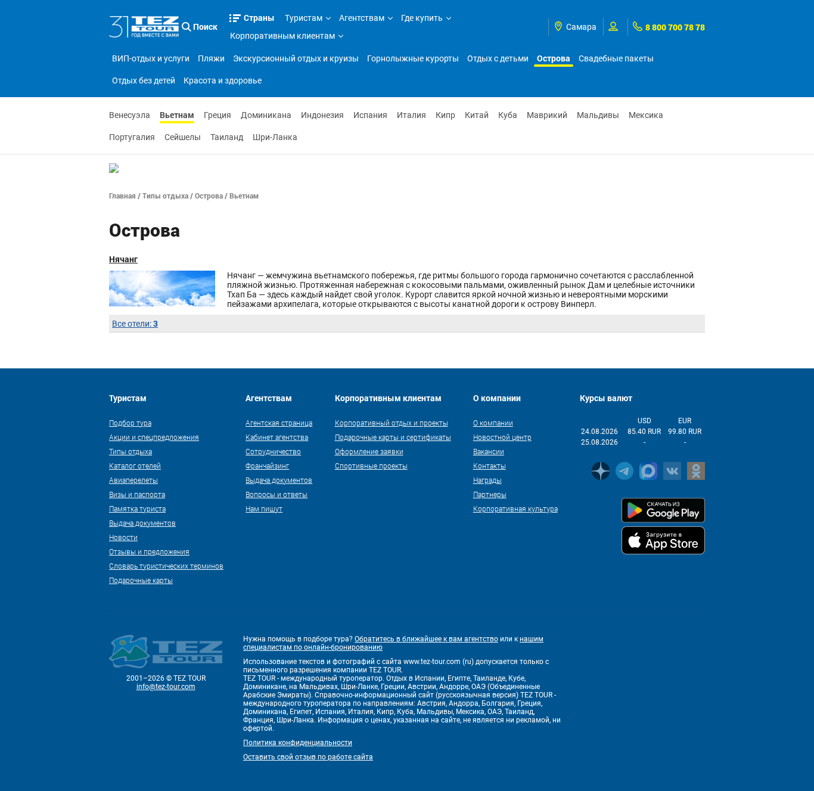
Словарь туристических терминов (166, 565)
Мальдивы (598, 115)
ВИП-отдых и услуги (150, 58)
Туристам (303, 18)
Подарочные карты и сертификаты (393, 437)
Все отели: (135, 323)
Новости (123, 537)
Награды (487, 480)
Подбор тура (130, 422)
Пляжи (211, 58)
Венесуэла (129, 115)
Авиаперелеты (133, 480)
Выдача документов (142, 523)
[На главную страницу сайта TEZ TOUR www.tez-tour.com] (144, 27)
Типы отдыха (165, 195)
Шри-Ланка (275, 137)
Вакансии (488, 451)
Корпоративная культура (515, 508)
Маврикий (547, 115)
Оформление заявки (369, 451)
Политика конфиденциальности (297, 743)
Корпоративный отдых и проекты (391, 422)
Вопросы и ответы (276, 494)
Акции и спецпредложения (154, 437)
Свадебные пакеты (616, 58)
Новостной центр (502, 437)
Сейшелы (182, 137)
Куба (507, 115)
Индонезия (322, 115)
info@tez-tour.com (165, 687)
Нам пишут (264, 508)
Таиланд (226, 137)
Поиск (205, 26)
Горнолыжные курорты (413, 58)
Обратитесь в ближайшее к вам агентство (426, 639)
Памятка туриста (137, 508)
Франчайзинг (267, 465)
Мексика (646, 115)
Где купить (422, 18)
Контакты (489, 465)
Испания (370, 115)
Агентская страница (279, 422)
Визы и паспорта (137, 494)
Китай (477, 115)
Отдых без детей (143, 80)
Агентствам (361, 18)
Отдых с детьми (498, 58)
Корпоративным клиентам (282, 36)
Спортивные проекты (371, 465)
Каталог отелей (135, 465)
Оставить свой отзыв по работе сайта (308, 757)
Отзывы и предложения (149, 551)
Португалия (132, 137)
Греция (217, 115)
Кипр (445, 115)
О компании (493, 422)
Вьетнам (177, 114)
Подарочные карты (141, 580)
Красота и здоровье (223, 80)
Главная (122, 195)
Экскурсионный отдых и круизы (296, 58)
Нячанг (123, 259)
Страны (259, 17)
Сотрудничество (273, 451)
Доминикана (266, 115)
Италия (411, 115)
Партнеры (490, 494)
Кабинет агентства (277, 437)
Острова (553, 58)
